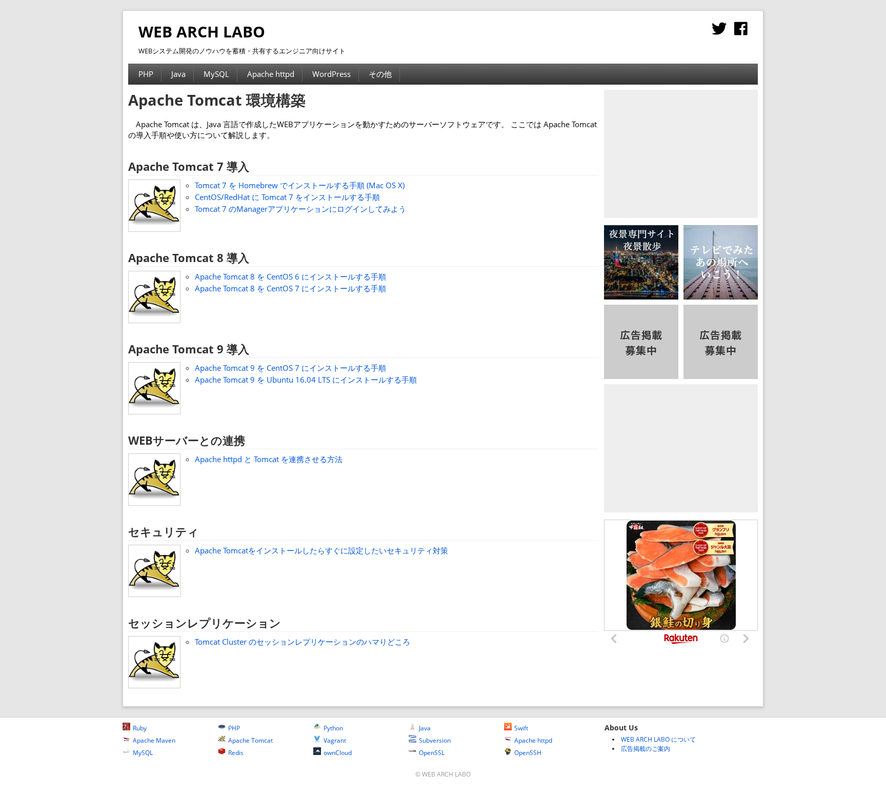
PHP (145, 74)
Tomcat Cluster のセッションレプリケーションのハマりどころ (302, 642)
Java (178, 74)
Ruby (140, 728)
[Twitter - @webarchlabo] (719, 31)
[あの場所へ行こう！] (720, 296)
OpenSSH (527, 752)
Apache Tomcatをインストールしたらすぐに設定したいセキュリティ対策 (321, 550)
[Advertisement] (681, 154)
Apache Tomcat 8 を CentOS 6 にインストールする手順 (290, 276)
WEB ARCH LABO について (658, 739)
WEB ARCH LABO (201, 31)
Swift (521, 728)
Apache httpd (270, 74)
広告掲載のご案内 (645, 748)
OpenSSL (432, 752)
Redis (236, 752)
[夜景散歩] (641, 296)
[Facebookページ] (741, 31)
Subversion (435, 740)
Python (333, 728)
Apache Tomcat (250, 740)
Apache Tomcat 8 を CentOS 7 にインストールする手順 (290, 288)
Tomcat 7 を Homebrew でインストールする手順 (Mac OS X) (300, 185)
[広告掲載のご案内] (641, 376)
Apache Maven (154, 740)
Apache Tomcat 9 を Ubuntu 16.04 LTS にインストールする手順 (306, 379)
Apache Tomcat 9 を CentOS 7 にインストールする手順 (290, 368)
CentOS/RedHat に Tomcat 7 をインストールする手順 (287, 197)
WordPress (331, 74)
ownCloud (338, 752)
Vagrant (335, 740)
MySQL (216, 74)
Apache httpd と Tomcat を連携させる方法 (269, 459)
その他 (380, 74)
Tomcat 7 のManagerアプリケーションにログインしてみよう (300, 209)
